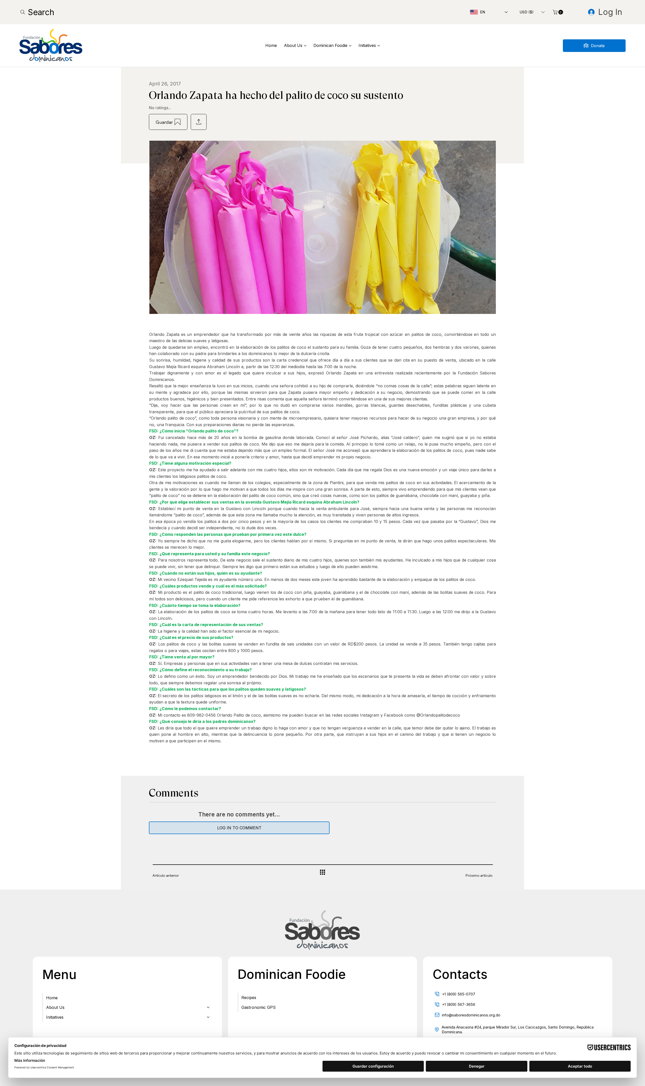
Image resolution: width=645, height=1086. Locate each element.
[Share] (199, 122)
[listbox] (532, 12)
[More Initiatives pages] (378, 45)
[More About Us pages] (305, 45)
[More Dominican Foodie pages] (350, 45)
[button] (532, 12)
